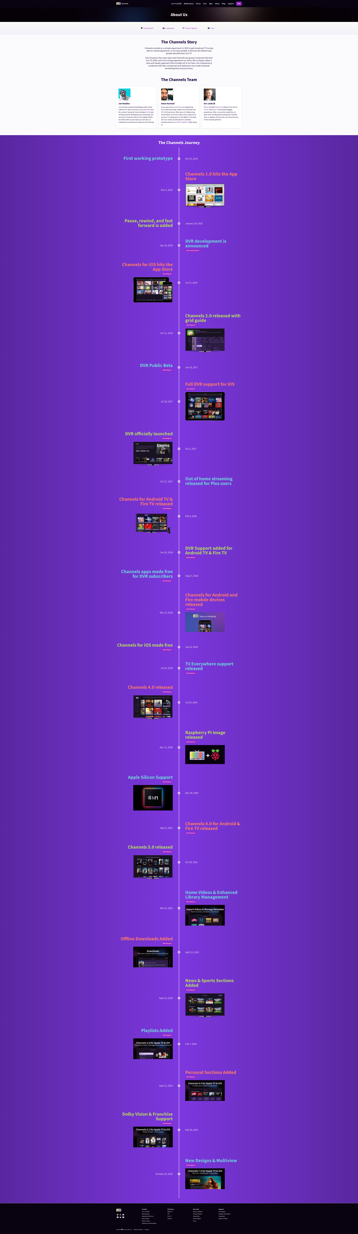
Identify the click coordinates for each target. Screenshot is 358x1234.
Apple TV (169, 1211)
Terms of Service (138, 1229)
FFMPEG (179, 122)
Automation (196, 1216)
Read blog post (167, 274)
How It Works (145, 1218)
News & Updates (197, 1211)
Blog (223, 4)
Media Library (188, 4)
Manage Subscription (224, 1214)
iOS (168, 1214)
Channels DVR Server (148, 1216)
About (217, 4)
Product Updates (191, 28)
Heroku (206, 109)
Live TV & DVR (176, 4)
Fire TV (169, 1216)
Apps (211, 4)
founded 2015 (148, 28)
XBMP (149, 109)
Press (212, 28)
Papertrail (218, 107)
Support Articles (223, 1218)
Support (231, 4)
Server (198, 4)
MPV (186, 122)
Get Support (222, 1211)
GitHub (148, 112)
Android (169, 1218)
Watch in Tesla (146, 1221)
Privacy (147, 1229)
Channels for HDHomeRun (149, 1223)
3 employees (169, 28)
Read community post (192, 250)
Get (239, 4)
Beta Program (197, 1218)
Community (222, 1216)
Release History (197, 1214)
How (205, 4)
